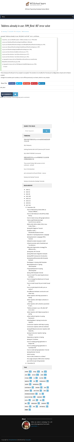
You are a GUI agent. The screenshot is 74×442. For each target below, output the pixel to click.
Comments (26, 31)
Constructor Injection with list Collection (38, 326)
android (27, 381)
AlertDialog (28, 387)
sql (42, 371)
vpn (45, 387)
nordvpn (44, 403)
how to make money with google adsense (38, 218)
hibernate (39, 397)
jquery (26, 384)
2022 (27, 194)
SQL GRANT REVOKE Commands (32, 153)
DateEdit (27, 390)
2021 (27, 196)
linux (42, 374)
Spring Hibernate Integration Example (37, 253)
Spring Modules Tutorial (33, 352)
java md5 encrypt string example (36, 361)
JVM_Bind (18, 31)
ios (34, 381)
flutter (41, 378)
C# (34, 378)
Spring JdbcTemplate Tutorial (35, 273)
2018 (27, 203)
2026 (27, 189)
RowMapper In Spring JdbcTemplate (37, 262)
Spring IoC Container (32, 339)
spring (26, 371)
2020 (27, 198)
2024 (27, 192)
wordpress (36, 384)
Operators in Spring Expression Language (38, 234)
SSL (40, 394)
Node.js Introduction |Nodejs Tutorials (34, 181)
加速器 (26, 409)
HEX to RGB (36, 390)
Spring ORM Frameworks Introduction (37, 256)
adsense (38, 387)
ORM (45, 390)
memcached (34, 403)
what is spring (30, 354)
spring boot (43, 381)
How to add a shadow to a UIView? (36, 356)
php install (42, 406)
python (27, 378)
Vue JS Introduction (29, 169)
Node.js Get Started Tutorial (31, 177)
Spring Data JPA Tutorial (33, 251)
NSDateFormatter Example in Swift (36, 241)
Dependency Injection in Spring (35, 337)
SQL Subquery (27, 145)
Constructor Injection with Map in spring (38, 324)
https (26, 400)
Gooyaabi (28, 440)
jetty (33, 400)
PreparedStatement (30, 394)
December (30, 207)
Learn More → (35, 426)
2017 (27, 205)
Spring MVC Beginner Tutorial (35, 228)
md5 (26, 403)
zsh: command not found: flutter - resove (35, 173)
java (26, 374)
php (34, 406)
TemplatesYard (13, 440)
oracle (26, 406)
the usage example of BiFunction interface (38, 359)
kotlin (33, 374)
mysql (34, 371)
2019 (27, 201)
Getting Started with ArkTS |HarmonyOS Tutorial (37, 149)
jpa (40, 400)
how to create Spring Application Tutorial (38, 350)
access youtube (28, 397)
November (30, 363)
